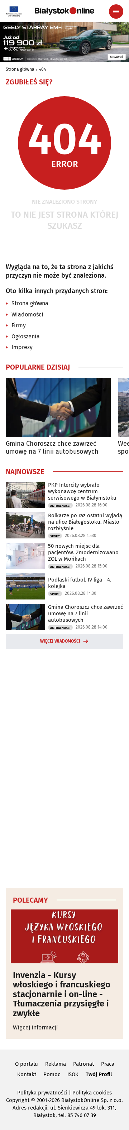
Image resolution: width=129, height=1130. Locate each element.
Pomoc (51, 1074)
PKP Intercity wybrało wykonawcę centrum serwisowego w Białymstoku (82, 491)
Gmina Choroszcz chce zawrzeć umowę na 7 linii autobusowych (52, 447)
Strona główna (20, 69)
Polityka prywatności (42, 1092)
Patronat (83, 1064)
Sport (55, 536)
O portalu (26, 1064)
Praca (107, 1064)
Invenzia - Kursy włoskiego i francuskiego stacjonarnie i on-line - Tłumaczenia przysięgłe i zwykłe (61, 994)
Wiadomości (27, 314)
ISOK (72, 1074)
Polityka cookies (92, 1092)
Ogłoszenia (25, 336)
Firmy (18, 325)
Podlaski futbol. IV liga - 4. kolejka (79, 582)
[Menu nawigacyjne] (116, 11)
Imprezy (22, 347)
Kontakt (26, 1074)
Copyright (17, 1100)
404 (42, 69)
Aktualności (60, 506)
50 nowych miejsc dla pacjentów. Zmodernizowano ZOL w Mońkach (83, 552)
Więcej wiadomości (60, 641)
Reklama (55, 1064)
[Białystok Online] (64, 11)
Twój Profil (99, 1074)
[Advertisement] (64, 767)
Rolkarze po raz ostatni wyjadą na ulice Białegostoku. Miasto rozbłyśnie (85, 522)
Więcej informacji (35, 1027)
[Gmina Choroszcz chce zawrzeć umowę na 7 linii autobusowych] (58, 407)
